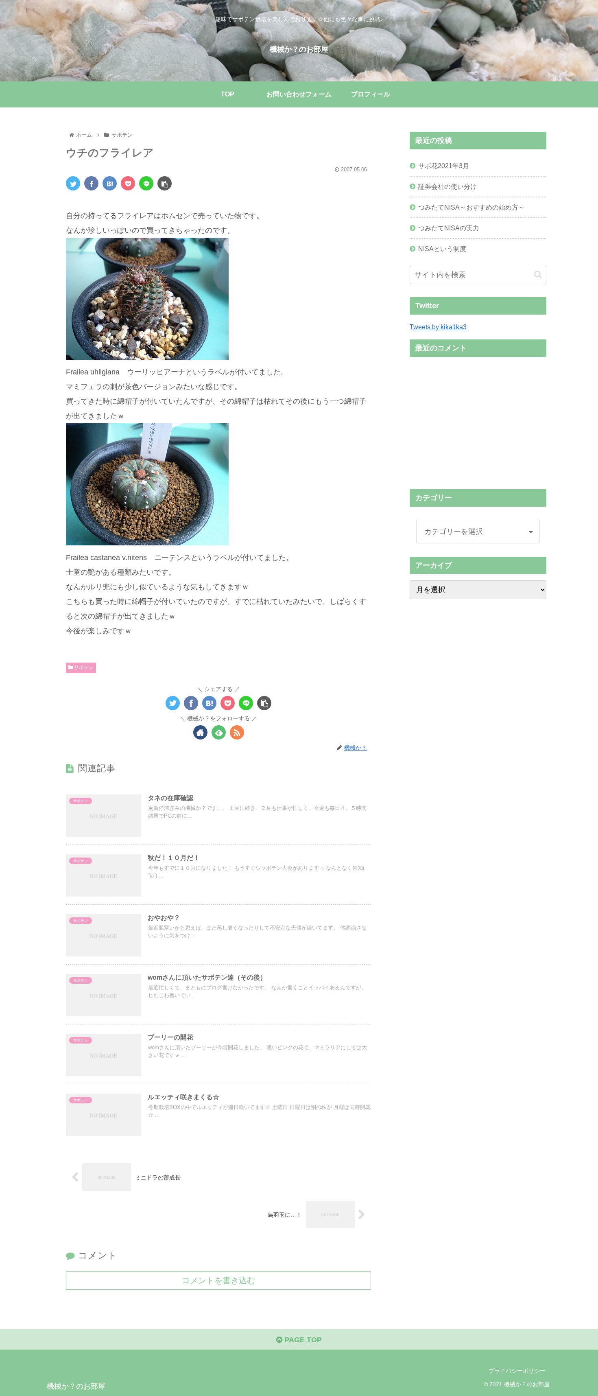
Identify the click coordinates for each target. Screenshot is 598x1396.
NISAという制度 (442, 248)
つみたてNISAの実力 (448, 228)
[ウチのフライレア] (110, 183)
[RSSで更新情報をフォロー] (237, 732)
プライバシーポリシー (517, 1371)
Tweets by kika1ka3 (438, 326)
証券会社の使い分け (447, 186)
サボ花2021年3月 (443, 165)
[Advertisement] (478, 420)
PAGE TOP (302, 1340)
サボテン (83, 667)
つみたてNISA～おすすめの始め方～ (471, 207)
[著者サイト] (200, 732)
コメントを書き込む (218, 1280)
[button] (538, 274)
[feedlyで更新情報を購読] (219, 732)
